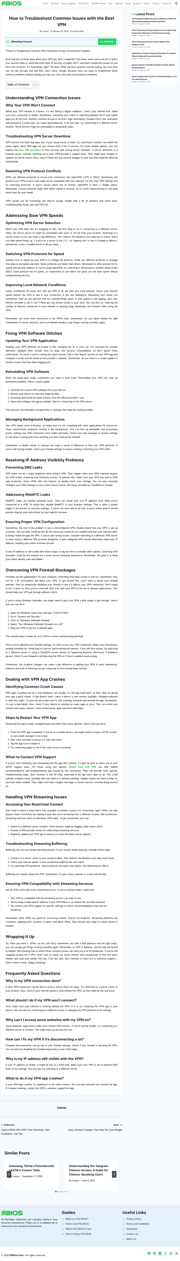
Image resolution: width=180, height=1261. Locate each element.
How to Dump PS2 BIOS (78, 1234)
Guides (147, 3)
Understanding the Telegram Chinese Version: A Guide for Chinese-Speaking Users (88, 1170)
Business (137, 3)
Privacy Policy (133, 1219)
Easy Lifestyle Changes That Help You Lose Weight (95, 1127)
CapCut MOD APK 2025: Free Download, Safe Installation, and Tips (25, 1129)
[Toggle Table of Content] (34, 85)
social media (78, 31)
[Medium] (160, 1253)
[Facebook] (149, 1253)
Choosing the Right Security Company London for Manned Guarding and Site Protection (154, 20)
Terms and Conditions (137, 1224)
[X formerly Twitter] (176, 1253)
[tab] (56, 1191)
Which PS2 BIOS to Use (78, 1229)
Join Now (108, 41)
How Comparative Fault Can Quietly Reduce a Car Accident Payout (154, 77)
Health (128, 3)
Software (119, 3)
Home (45, 3)
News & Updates (68, 3)
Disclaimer (132, 1229)
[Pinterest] (154, 1253)
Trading (155, 3)
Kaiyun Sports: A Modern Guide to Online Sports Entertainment (153, 66)
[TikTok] (171, 1253)
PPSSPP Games (98, 3)
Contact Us (166, 3)
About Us (131, 1239)
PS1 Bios (55, 3)
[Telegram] (165, 1253)
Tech (110, 3)
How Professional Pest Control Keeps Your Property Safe (151, 43)
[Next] (114, 1174)
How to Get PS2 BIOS (77, 1224)
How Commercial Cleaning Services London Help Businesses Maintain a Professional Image (154, 31)
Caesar (45, 31)
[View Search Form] (176, 3)
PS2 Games (83, 3)
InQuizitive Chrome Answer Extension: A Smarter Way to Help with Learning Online (154, 54)
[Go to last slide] (9, 1174)
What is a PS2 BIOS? (77, 1219)
